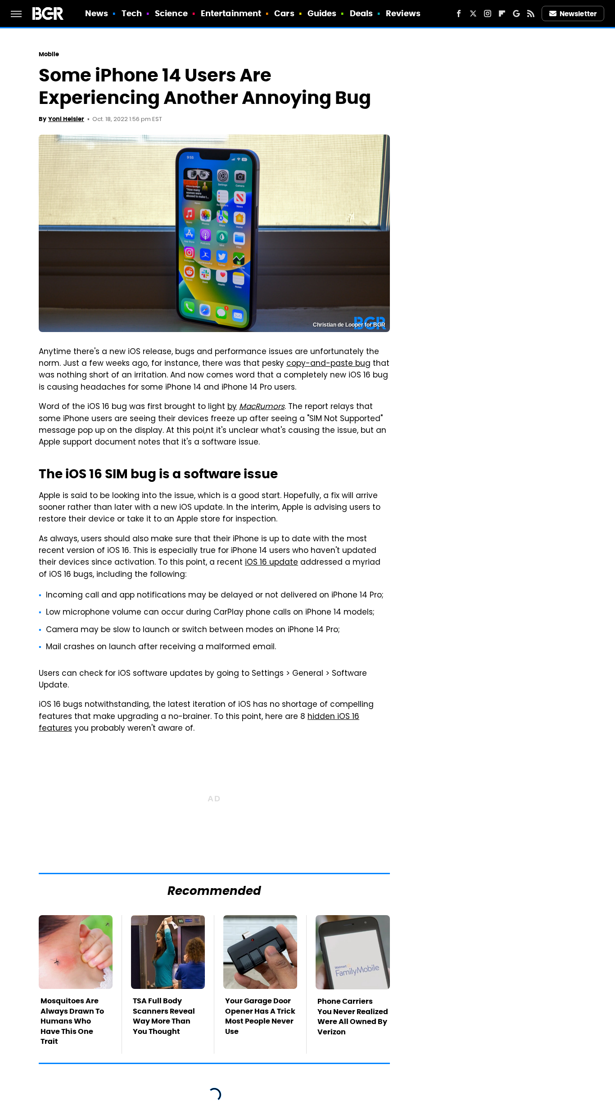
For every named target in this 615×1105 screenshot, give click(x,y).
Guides (322, 13)
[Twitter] (473, 13)
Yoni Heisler (66, 119)
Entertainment (231, 13)
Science (171, 13)
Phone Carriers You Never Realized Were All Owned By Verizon (352, 1016)
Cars (284, 13)
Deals (361, 13)
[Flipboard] (502, 13)
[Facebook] (458, 13)
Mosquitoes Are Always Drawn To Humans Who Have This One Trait (72, 1021)
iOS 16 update (271, 563)
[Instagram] (487, 13)
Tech (132, 13)
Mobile (49, 54)
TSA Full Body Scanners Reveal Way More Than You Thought (164, 1016)
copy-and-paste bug (328, 364)
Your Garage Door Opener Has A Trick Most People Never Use (260, 1016)
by (232, 407)
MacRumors (262, 407)
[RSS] (530, 13)
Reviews (403, 13)
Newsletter (578, 13)
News (96, 13)
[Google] (516, 13)
